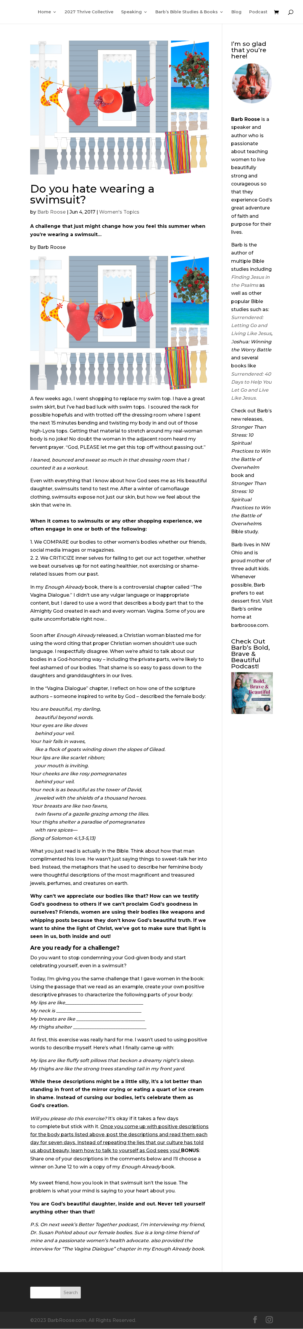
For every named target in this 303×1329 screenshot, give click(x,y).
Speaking (131, 12)
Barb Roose (51, 212)
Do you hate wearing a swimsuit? (92, 194)
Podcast (258, 12)
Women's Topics (119, 212)
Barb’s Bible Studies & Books (186, 12)
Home (44, 12)
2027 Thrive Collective (89, 12)
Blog (236, 12)
